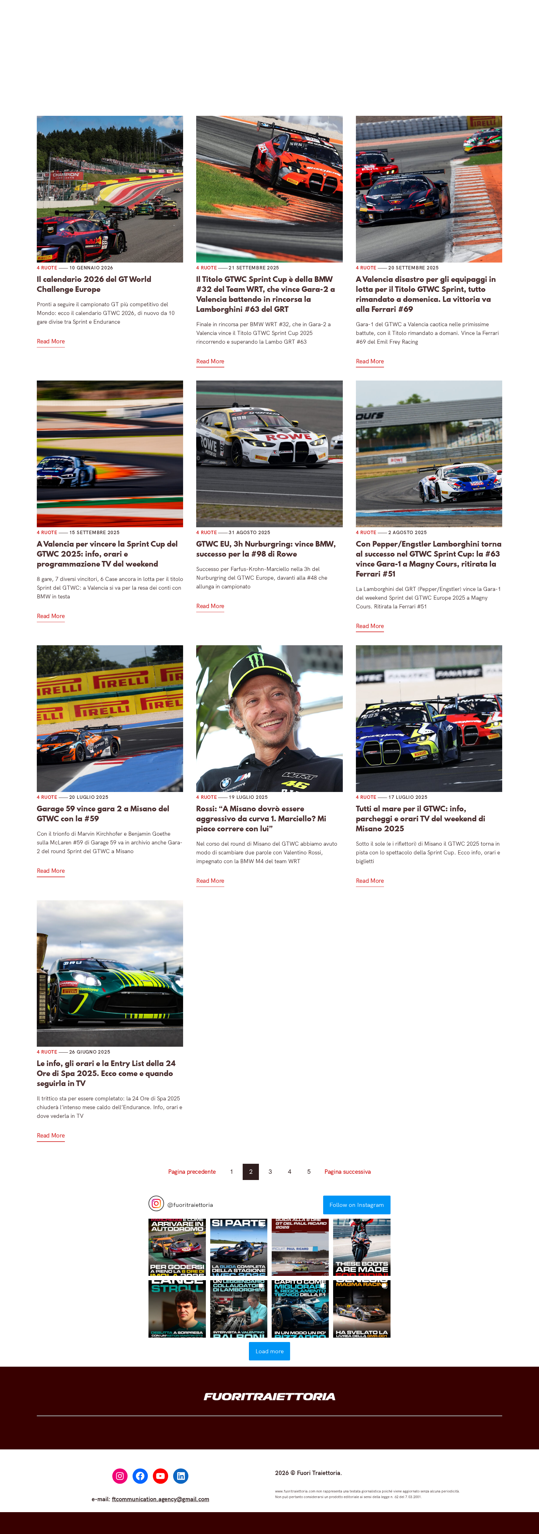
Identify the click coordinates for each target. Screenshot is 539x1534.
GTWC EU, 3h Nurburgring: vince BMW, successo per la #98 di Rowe (266, 549)
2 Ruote (229, 74)
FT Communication (329, 74)
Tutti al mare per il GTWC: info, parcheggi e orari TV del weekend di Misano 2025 (420, 819)
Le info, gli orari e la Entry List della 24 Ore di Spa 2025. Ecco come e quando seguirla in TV (106, 1074)
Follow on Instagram (356, 1204)
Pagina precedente (192, 1171)
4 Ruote (184, 74)
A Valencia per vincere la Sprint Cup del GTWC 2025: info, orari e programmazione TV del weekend (107, 554)
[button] (177, 1247)
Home (146, 74)
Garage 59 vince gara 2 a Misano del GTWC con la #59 (103, 814)
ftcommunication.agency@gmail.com (160, 1499)
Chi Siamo (387, 74)
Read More (51, 341)
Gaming (274, 74)
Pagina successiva (347, 1171)
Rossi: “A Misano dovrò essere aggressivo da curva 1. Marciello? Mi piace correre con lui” (261, 819)
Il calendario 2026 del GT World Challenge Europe (94, 284)
